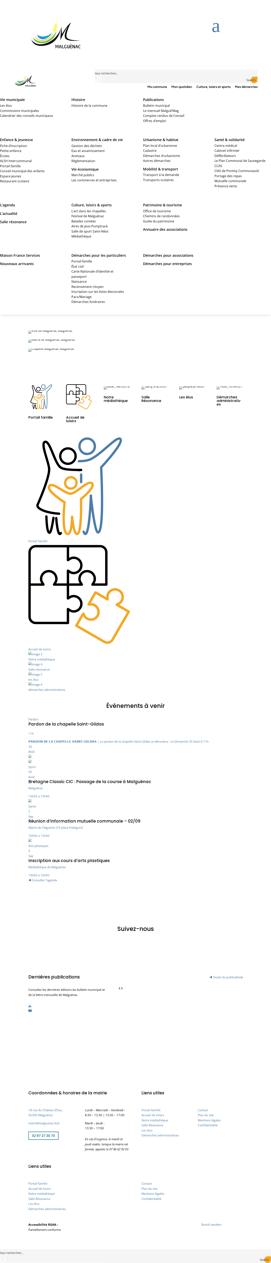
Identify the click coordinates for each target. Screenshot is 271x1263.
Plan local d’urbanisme (160, 145)
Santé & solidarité (229, 139)
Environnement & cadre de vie (97, 139)
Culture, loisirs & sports (91, 205)
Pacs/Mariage (81, 297)
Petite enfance (10, 151)
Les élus (6, 105)
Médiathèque (81, 236)
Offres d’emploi (154, 121)
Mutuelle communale (230, 181)
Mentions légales (209, 1120)
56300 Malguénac (40, 1115)
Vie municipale (12, 99)
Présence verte (225, 186)
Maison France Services (20, 255)
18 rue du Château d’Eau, (45, 1110)
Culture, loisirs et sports (213, 87)
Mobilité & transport (160, 169)
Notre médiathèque (154, 1120)
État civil (77, 266)
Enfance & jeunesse (16, 139)
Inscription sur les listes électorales (97, 291)
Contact (203, 1110)
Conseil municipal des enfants (22, 171)
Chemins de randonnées (161, 216)
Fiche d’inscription (13, 146)
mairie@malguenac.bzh (44, 1123)
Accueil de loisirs (152, 1115)
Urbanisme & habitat (160, 139)
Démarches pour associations (168, 255)
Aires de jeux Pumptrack (89, 226)
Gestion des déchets (86, 146)
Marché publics (82, 175)
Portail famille (10, 166)
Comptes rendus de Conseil (163, 115)
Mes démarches (246, 87)
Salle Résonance (152, 1125)
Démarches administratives (160, 1135)
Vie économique (85, 169)
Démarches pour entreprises (167, 263)
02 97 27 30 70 (43, 1135)
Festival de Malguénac (87, 216)
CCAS (218, 166)
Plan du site (206, 1115)
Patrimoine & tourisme (162, 205)
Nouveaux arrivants (17, 263)
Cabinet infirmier (227, 150)
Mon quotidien (181, 87)
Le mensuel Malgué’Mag (161, 111)
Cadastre (150, 150)
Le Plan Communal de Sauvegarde (239, 161)
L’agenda (7, 205)
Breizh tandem (211, 1224)
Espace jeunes (10, 176)
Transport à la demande (161, 175)
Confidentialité (208, 1125)
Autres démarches (157, 161)
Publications (153, 99)
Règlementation (83, 161)
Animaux (78, 156)
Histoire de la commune (89, 105)
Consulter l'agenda (44, 880)
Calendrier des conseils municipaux (26, 115)
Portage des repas (228, 176)
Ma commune (157, 87)
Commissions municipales (19, 111)
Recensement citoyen (87, 287)
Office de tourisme (157, 211)
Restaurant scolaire (14, 181)
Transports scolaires (158, 180)
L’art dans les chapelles (88, 211)
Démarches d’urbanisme (161, 156)
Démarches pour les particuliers (98, 255)
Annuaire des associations (165, 229)
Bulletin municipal (156, 105)
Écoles (5, 156)
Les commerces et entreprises (94, 180)
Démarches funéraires (88, 302)
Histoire (78, 99)
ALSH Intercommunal (16, 161)
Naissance (79, 281)
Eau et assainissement (88, 151)
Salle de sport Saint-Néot (90, 231)
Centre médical (225, 145)
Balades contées (83, 221)
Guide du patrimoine (158, 221)
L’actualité (8, 213)
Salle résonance (13, 221)
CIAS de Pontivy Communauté (236, 171)
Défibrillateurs (225, 156)
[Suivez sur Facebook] (31, 1149)
